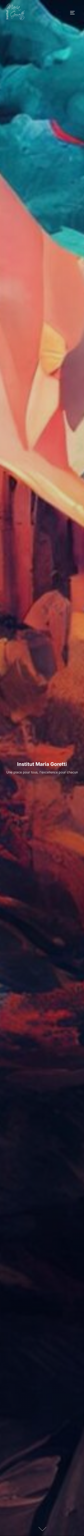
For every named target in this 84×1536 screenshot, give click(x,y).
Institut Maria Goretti (42, 764)
